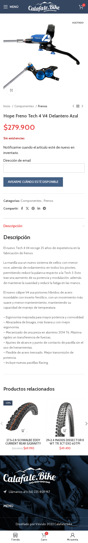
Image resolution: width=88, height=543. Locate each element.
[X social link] (27, 208)
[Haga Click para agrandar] (11, 90)
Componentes (24, 106)
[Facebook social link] (22, 208)
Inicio (7, 106)
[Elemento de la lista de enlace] (44, 491)
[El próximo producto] (82, 106)
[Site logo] (44, 6)
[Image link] (29, 475)
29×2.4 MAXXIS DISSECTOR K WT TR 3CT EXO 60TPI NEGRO (65, 443)
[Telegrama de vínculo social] (44, 208)
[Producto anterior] (73, 106)
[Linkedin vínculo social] (39, 208)
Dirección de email (17, 160)
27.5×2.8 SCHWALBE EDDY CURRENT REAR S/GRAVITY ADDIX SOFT (23, 443)
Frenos (42, 106)
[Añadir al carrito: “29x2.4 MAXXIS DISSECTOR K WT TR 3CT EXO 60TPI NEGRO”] (65, 430)
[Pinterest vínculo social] (33, 208)
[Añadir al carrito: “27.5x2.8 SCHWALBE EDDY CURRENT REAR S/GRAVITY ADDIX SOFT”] (23, 430)
